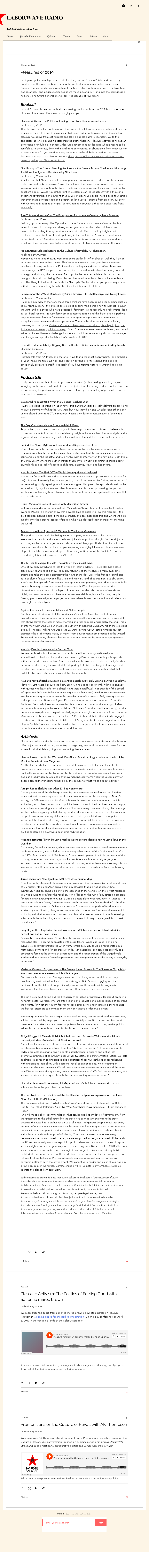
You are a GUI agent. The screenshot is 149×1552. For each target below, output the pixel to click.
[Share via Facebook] (22, 1252)
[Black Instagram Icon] (131, 5)
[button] (139, 42)
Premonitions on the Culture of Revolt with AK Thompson (74, 1424)
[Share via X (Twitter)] (29, 1252)
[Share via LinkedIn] (36, 1252)
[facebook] (138, 5)
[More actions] (126, 65)
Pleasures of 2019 (37, 72)
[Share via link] (43, 1252)
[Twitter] (123, 5)
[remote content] (74, 1343)
